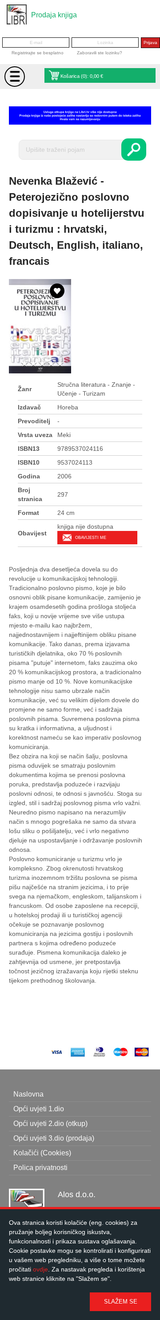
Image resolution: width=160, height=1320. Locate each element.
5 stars (60, 364)
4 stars (51, 364)
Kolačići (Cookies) (42, 1153)
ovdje (40, 1269)
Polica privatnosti (40, 1167)
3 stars (42, 364)
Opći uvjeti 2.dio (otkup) (50, 1123)
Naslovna (28, 1094)
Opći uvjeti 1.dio (38, 1109)
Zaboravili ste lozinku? (99, 52)
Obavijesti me (90, 537)
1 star (24, 364)
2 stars (33, 364)
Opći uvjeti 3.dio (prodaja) (53, 1138)
